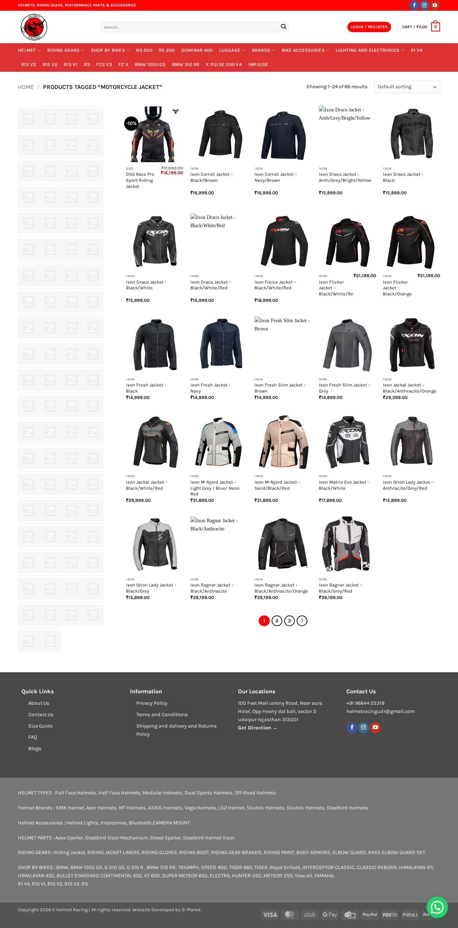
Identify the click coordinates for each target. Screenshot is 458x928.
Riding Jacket (69, 852)
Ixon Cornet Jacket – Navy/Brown (275, 177)
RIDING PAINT (279, 852)
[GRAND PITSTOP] (71, 275)
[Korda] (50, 354)
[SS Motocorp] (28, 589)
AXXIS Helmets (165, 808)
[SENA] (50, 536)
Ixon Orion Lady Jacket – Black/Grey (151, 588)
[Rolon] (71, 510)
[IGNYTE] (28, 328)
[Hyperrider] (93, 302)
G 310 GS (114, 867)
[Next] (302, 620)
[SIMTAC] (28, 562)
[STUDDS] (71, 589)
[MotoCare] (71, 406)
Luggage (229, 50)
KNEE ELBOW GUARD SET (396, 852)
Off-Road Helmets (255, 793)
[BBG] (50, 171)
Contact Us (41, 715)
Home (26, 87)
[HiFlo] (28, 302)
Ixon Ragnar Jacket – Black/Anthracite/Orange (281, 588)
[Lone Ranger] (50, 380)
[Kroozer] (71, 354)
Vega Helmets (200, 808)
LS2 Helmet (231, 808)
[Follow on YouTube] (435, 5)
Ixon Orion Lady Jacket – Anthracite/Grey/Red (408, 485)
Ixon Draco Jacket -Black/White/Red (210, 285)
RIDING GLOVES (159, 852)
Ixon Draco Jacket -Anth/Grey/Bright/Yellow (345, 177)
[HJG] (71, 302)
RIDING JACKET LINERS (113, 852)
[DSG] (71, 249)
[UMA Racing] (50, 615)
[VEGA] (71, 615)
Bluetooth (140, 823)
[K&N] (28, 354)
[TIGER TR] (28, 615)
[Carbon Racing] (71, 197)
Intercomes (114, 823)
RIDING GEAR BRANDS (236, 852)
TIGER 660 (240, 867)
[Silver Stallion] (93, 536)
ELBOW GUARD (349, 852)
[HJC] (50, 302)
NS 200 (144, 50)
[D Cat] (93, 223)
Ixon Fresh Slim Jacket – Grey (344, 388)
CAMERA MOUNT (171, 823)
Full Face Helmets (75, 793)
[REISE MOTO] (28, 510)
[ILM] (50, 328)
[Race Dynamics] (50, 484)
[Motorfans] (93, 406)
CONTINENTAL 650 (121, 876)
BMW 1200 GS (150, 64)
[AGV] (71, 119)
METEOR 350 (278, 876)
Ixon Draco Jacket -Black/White (146, 285)
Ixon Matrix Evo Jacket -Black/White (344, 485)
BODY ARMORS (313, 852)
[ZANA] (50, 641)
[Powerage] (71, 458)
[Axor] (71, 145)
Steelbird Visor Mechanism (116, 838)
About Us (38, 703)
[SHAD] (71, 536)
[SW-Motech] (93, 589)
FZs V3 (104, 64)
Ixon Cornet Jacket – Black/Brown (211, 177)
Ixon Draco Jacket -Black (403, 177)
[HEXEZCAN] (93, 275)
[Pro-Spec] (93, 458)
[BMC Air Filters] (93, 171)
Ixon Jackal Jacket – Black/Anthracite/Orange (410, 388)
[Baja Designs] (28, 171)
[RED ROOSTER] (93, 484)
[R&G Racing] (28, 484)
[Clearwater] (28, 223)
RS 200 (167, 50)
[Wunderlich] (28, 641)
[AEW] (50, 119)
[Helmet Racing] (53, 27)
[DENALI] (28, 249)
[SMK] (50, 562)
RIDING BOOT (194, 852)
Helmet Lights (82, 823)
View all (303, 876)
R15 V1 (71, 64)
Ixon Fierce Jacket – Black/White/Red (275, 285)
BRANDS (261, 50)
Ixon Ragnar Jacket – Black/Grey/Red (340, 588)
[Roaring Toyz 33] (50, 510)
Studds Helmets (265, 808)
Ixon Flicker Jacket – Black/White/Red (337, 288)
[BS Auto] (50, 197)
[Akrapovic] (93, 119)
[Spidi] (93, 562)
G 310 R (136, 867)
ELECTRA (220, 876)
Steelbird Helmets (347, 808)
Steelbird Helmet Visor (208, 838)
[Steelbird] (50, 589)
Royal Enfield (285, 867)
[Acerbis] (28, 118)
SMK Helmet (70, 808)
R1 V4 (417, 50)
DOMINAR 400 (197, 50)
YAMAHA (323, 876)
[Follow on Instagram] (424, 5)
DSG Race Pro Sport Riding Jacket (140, 180)
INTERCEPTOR (318, 867)
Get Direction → (258, 728)
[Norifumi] (50, 458)
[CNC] (50, 223)
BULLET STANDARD (78, 876)
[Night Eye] (28, 458)
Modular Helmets (162, 793)
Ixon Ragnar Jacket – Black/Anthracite (212, 588)
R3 (87, 64)
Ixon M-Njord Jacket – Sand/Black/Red (277, 485)
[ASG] (50, 145)
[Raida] (71, 484)
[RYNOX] (28, 536)
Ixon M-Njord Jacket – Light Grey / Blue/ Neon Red (215, 488)
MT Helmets (132, 808)
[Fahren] (93, 249)
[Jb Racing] (93, 328)
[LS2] (71, 380)
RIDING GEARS (63, 50)
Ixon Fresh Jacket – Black (146, 388)
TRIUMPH (188, 867)
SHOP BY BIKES (108, 50)
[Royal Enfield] (93, 510)
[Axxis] (93, 145)
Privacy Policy (151, 703)
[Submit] (283, 27)
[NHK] (93, 432)
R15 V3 (28, 64)
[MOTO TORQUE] (50, 406)
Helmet (27, 50)
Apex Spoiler (69, 838)
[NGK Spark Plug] (71, 432)
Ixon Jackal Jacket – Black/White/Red (146, 485)
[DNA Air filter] (50, 249)
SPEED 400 (214, 867)
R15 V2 (50, 64)
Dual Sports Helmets (209, 793)
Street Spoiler (165, 838)
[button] (369, 27)
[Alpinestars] (28, 145)
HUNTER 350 (246, 876)
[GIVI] (50, 275)
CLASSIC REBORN (377, 867)
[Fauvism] (28, 275)
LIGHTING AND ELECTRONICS (367, 50)
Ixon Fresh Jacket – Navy (210, 388)
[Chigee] (93, 197)
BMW (62, 867)
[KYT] (93, 354)
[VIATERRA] (93, 615)
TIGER (261, 867)
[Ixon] (71, 328)
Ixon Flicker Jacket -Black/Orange (397, 288)
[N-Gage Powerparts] (50, 432)
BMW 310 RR (186, 64)
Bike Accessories (303, 50)
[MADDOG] (93, 380)
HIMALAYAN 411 (416, 867)
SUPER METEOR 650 (185, 876)
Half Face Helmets (119, 793)
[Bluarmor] (71, 171)
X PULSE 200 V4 (224, 64)
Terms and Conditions (162, 715)
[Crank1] (71, 223)
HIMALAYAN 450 (36, 876)
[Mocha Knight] (28, 406)
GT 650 (152, 876)
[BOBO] (28, 197)
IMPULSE (258, 64)
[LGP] (28, 380)
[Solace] (71, 562)
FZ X (123, 64)
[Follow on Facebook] (414, 5)
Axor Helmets (101, 808)
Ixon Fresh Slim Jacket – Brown (280, 388)
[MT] (28, 432)
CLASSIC (345, 867)
